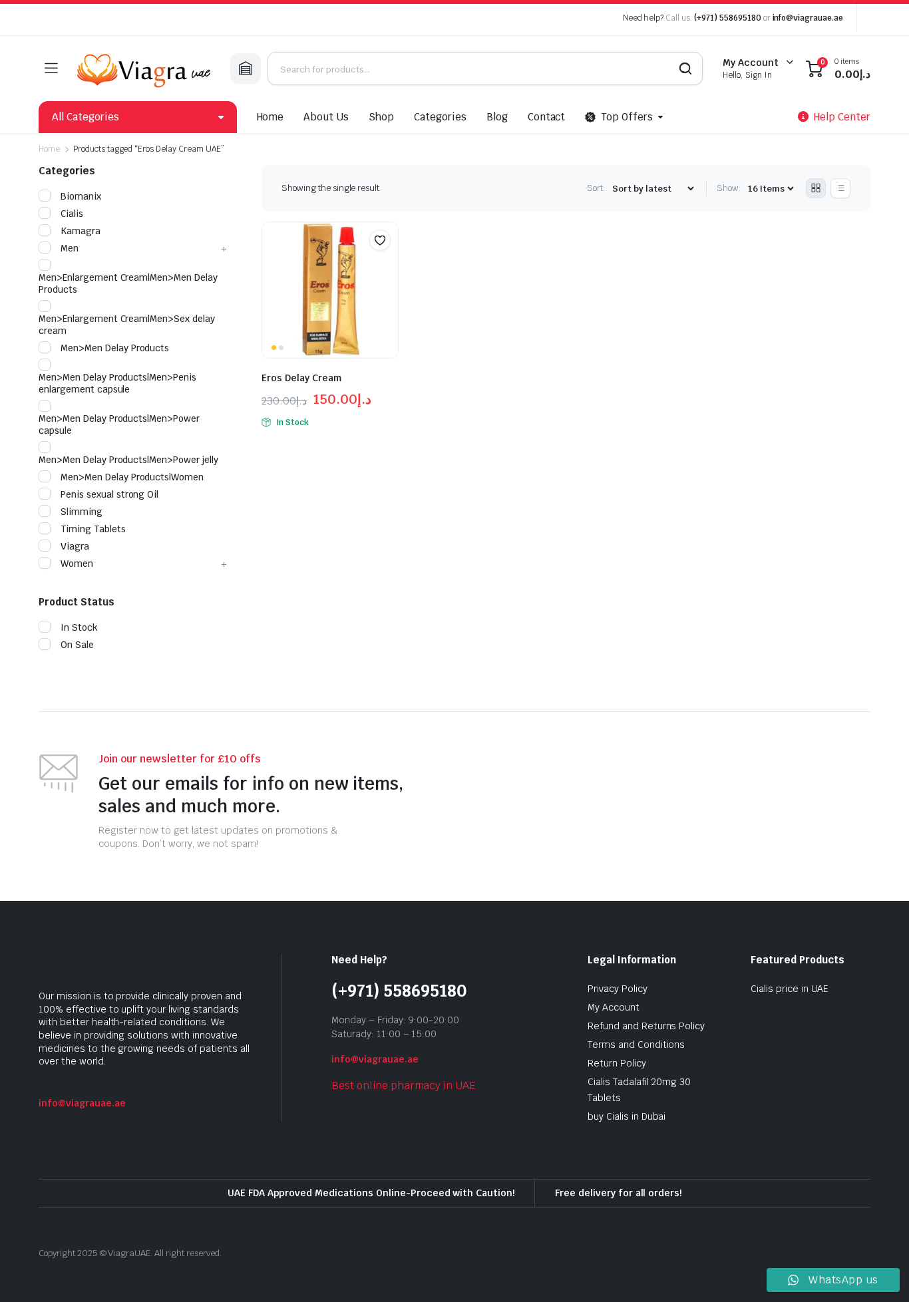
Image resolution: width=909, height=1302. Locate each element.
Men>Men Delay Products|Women (132, 477)
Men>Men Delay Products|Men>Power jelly (128, 460)
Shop (381, 116)
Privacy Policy (617, 989)
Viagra (75, 546)
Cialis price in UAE (789, 989)
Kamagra (80, 231)
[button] (380, 240)
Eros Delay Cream (301, 378)
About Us (326, 116)
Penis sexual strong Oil (109, 494)
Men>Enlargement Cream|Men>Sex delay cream (127, 325)
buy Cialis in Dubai (626, 1116)
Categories (440, 116)
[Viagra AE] (143, 68)
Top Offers (627, 116)
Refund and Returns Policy (646, 1026)
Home (270, 116)
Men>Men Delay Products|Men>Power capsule (119, 424)
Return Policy (617, 1063)
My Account (613, 1007)
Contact (547, 116)
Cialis (72, 214)
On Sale (77, 645)
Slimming (81, 512)
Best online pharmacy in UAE (403, 1085)
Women (77, 564)
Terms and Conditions (636, 1045)
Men (70, 248)
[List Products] (840, 188)
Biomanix (81, 196)
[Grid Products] (816, 188)
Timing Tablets (93, 529)
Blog (497, 116)
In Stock (79, 627)
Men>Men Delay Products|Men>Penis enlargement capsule (117, 383)
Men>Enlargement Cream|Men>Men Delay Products (128, 283)
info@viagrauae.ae (808, 18)
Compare (386, 266)
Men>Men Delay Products (115, 348)
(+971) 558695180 (728, 18)
